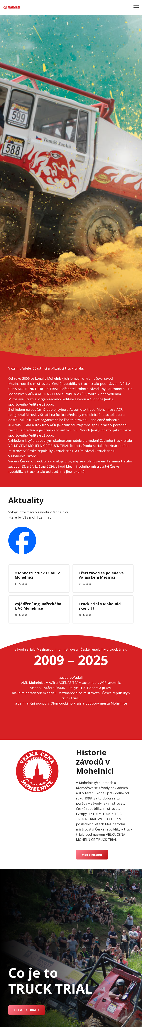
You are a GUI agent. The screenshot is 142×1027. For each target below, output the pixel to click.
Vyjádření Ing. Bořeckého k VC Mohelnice (38, 606)
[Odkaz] (11, 7)
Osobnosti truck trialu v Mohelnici (37, 575)
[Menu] (136, 7)
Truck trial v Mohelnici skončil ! (100, 606)
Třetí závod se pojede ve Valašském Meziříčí (101, 575)
